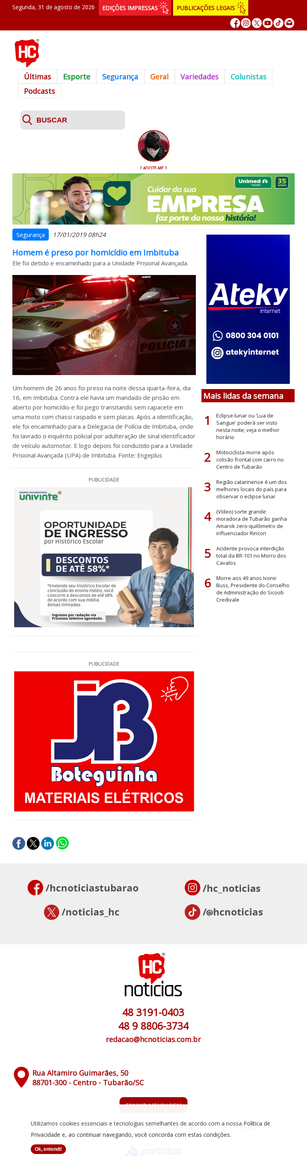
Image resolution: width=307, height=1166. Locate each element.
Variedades (200, 76)
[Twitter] (256, 23)
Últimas (37, 76)
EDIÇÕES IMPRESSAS (130, 8)
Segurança (120, 76)
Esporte (76, 76)
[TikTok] (278, 23)
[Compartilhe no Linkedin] (47, 843)
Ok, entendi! (48, 1149)
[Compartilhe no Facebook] (18, 843)
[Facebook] (235, 23)
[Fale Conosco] (289, 23)
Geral (159, 76)
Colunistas (249, 76)
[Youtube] (267, 23)
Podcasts (39, 91)
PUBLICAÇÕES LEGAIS (206, 8)
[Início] (26, 65)
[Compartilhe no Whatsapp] (62, 843)
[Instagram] (246, 23)
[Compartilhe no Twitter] (33, 843)
